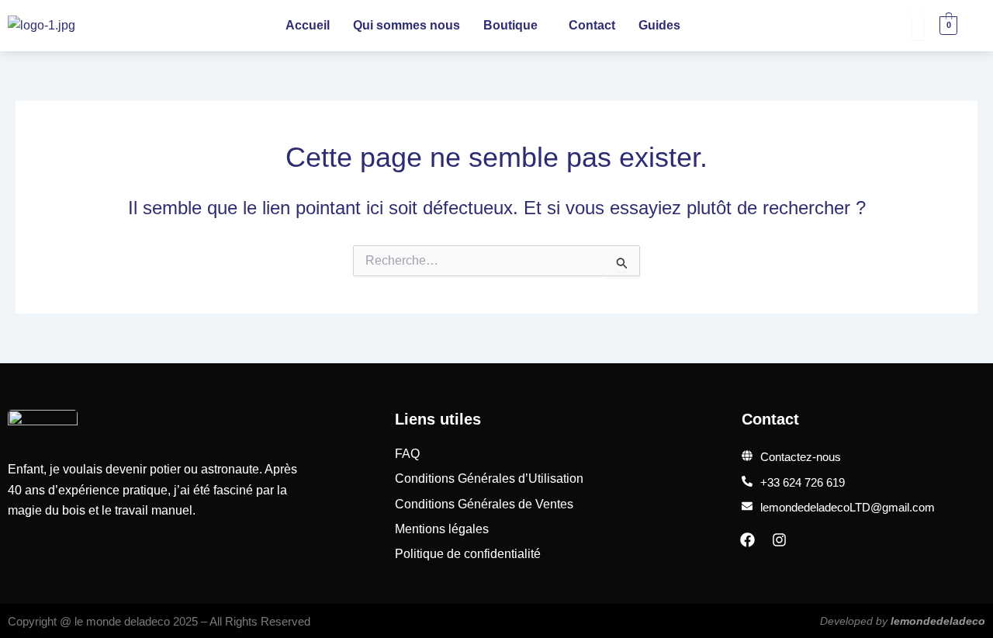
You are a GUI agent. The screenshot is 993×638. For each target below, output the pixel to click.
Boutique (510, 25)
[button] (514, 25)
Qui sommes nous (406, 25)
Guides (659, 25)
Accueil (307, 25)
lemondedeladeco (938, 621)
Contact (592, 25)
